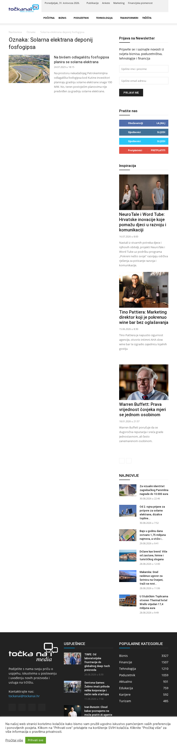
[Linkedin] (147, 9)
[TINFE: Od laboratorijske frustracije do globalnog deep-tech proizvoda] (72, 658)
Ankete (106, 3)
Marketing (119, 3)
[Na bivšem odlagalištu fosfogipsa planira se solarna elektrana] (29, 69)
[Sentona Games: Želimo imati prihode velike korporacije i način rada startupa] (72, 687)
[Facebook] (140, 9)
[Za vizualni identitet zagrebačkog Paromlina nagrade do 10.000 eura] (127, 490)
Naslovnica (15, 32)
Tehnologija (104, 17)
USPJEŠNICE (74, 644)
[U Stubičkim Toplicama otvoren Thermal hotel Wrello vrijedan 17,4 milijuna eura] (127, 600)
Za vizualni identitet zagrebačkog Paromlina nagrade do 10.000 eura (154, 490)
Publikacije (93, 3)
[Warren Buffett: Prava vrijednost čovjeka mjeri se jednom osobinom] (143, 382)
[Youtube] (162, 9)
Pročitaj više (14, 740)
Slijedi (161, 132)
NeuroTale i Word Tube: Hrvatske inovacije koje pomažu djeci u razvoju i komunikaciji (142, 222)
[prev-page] (122, 460)
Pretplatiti (158, 150)
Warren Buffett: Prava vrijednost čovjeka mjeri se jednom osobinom (142, 409)
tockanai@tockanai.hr (24, 696)
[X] (155, 9)
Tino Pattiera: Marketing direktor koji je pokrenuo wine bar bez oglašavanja (143, 317)
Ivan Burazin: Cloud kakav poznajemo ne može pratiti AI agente (98, 711)
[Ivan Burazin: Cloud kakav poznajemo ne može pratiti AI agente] (72, 711)
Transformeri (129, 17)
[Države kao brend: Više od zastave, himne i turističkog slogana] (127, 556)
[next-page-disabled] (128, 460)
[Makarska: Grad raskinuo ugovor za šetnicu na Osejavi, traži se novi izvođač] (127, 576)
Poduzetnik (81, 17)
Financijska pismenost (140, 3)
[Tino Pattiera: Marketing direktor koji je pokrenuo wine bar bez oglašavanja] (143, 290)
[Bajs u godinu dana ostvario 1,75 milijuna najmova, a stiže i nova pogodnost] (127, 535)
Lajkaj (160, 123)
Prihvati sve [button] (35, 740)
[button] (163, 18)
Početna (49, 17)
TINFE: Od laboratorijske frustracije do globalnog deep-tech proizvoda (97, 662)
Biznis (62, 17)
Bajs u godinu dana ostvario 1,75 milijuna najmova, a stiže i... (153, 535)
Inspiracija (127, 165)
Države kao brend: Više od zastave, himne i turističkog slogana (153, 555)
